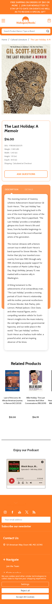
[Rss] (34, 512)
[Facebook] (12, 512)
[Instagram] (5, 512)
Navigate (12, 559)
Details (29, 189)
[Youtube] (19, 512)
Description (11, 189)
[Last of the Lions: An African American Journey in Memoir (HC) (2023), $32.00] (12, 380)
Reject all (25, 590)
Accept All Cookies (25, 596)
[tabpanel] (12, 400)
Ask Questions (26, 174)
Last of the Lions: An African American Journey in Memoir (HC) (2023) (12, 400)
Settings (25, 584)
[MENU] (3, 20)
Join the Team (12, 566)
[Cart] (49, 20)
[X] (26, 512)
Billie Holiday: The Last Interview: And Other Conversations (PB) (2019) (35, 400)
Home (4, 39)
